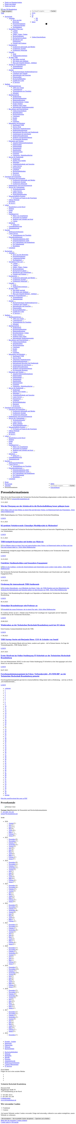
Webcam (7, 1047)
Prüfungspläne (17, 144)
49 (5, 775)
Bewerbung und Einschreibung (18, 340)
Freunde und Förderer (19, 43)
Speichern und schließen (42, 1118)
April (10, 830)
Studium (7, 315)
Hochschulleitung (18, 36)
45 (5, 768)
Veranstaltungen (18, 66)
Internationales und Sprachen (22, 75)
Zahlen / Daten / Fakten (20, 34)
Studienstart (16, 159)
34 (5, 749)
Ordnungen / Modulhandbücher (22, 155)
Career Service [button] (13, 233)
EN (37, 20)
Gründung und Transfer (20, 73)
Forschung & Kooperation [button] (13, 176)
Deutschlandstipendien (20, 194)
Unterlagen (16, 116)
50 (5, 777)
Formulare (16, 121)
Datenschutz (8, 1045)
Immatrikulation (18, 112)
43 (5, 765)
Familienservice (14, 445)
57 (5, 790)
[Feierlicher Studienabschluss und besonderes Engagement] (38, 568)
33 (5, 747)
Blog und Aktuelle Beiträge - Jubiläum (25, 63)
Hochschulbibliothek (19, 79)
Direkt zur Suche (10, 6)
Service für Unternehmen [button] (16, 187)
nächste (7, 795)
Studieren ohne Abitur (19, 105)
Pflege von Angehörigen (20, 216)
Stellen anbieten (18, 192)
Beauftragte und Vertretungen (18, 40)
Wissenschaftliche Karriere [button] (17, 196)
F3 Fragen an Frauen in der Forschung (25, 198)
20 (5, 724)
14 (5, 713)
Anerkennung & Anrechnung (22, 134)
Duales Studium (18, 104)
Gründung (16, 169)
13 (5, 711)
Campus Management (11, 1064)
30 (5, 742)
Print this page (5, 798)
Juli (10, 825)
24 (5, 731)
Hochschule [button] (8, 16)
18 (5, 720)
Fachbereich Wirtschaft (20, 50)
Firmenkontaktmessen (15, 468)
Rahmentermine (18, 68)
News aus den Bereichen (17, 21)
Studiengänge (17, 96)
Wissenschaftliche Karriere (17, 427)
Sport (10, 212)
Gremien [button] (11, 52)
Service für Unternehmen (16, 418)
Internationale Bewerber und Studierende (25, 132)
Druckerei (16, 173)
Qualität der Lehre (18, 80)
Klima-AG (16, 224)
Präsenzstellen (17, 77)
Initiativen (12, 454)
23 (5, 729)
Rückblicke (16, 246)
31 (5, 743)
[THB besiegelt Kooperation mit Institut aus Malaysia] (38, 547)
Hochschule (8, 251)
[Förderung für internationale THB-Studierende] (38, 590)
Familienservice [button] (14, 214)
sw (33, 15)
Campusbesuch (17, 89)
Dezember (12, 839)
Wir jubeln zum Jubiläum (20, 61)
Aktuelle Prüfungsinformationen (23, 143)
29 (5, 740)
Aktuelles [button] (12, 18)
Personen (7, 1059)
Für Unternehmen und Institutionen (24, 242)
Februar (11, 834)
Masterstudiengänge (19, 100)
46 (5, 770)
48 (5, 774)
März (10, 832)
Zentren (11, 301)
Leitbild (15, 31)
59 (5, 793)
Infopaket (16, 93)
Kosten (15, 118)
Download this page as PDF (18, 798)
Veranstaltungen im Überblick (22, 91)
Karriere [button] (7, 230)
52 (5, 781)
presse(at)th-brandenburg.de (20, 499)
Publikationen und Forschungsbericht (20, 185)
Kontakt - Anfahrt (10, 1041)
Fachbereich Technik (19, 48)
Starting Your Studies (19, 160)
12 (5, 710)
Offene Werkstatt (14, 200)
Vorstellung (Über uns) (16, 262)
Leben (7, 436)
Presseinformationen (19, 24)
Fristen (15, 120)
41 (5, 761)
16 (5, 717)
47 (5, 772)
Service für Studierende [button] (16, 157)
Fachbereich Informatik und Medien (24, 47)
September (12, 844)
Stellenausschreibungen (16, 232)
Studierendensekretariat (20, 130)
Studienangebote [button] (14, 95)
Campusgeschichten (19, 25)
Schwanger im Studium (20, 217)
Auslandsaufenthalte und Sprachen (23, 164)
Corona (15, 221)
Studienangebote (14, 326)
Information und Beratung (17, 354)
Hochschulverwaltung (19, 38)
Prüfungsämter (17, 146)
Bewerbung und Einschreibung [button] (18, 109)
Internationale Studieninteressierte (23, 107)
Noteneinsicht (17, 148)
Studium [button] (7, 84)
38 (5, 756)
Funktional (6, 1108)
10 (5, 706)
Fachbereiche (13, 276)
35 (5, 750)
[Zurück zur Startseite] (9, 9)
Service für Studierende (16, 388)
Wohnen (11, 208)
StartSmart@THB (18, 125)
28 (5, 738)
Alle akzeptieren (6, 1118)
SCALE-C (12, 203)
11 (5, 708)
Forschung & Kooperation (13, 407)
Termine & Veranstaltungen (17, 295)
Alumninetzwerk (14, 228)
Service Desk (17, 127)
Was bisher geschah (19, 59)
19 (5, 722)
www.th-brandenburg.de (8, 1100)
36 (5, 752)
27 (5, 736)
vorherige (8, 688)
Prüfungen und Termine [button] (16, 141)
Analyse (5, 1110)
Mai (10, 828)
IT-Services (16, 175)
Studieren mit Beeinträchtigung (22, 137)
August (11, 823)
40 (5, 759)
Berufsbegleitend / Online (21, 102)
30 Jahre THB (13, 288)
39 (5, 758)
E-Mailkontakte (5, 1098)
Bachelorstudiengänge (20, 98)
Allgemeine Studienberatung (21, 128)
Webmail (7, 1054)
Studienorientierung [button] (15, 86)
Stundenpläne (17, 150)
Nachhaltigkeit (17, 27)
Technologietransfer (19, 189)
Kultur (11, 210)
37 (5, 754)
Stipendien (16, 162)
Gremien (11, 283)
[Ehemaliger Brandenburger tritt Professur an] (28, 609)
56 (5, 788)
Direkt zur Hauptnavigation (13, 2)
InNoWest (12, 201)
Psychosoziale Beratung (20, 139)
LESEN (3, 518)
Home (7, 482)
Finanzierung (17, 168)
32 (5, 745)
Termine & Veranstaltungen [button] (17, 64)
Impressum (8, 1043)
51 (5, 779)
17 (5, 718)
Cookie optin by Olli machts (9, 1122)
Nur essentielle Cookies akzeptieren (23, 1118)
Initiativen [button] (12, 223)
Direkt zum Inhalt (10, 4)
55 (5, 786)
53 (5, 782)
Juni (10, 827)
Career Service (17, 166)
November (12, 841)
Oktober (11, 843)
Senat (14, 54)
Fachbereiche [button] (13, 45)
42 (5, 763)
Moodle (7, 1057)
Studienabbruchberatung (20, 136)
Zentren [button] (11, 70)
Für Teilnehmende (18, 244)
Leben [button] (7, 205)
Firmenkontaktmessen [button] (15, 237)
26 (5, 734)
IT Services (16, 82)
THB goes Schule (18, 88)
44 (5, 766)
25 (5, 733)
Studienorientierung (15, 317)
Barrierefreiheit (9, 1049)
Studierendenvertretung (20, 56)
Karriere (7, 461)
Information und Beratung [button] (17, 123)
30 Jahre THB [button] (13, 57)
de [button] (32, 16)
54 (5, 784)
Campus (15, 32)
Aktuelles (12, 253)
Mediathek (8, 1055)
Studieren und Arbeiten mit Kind (23, 219)
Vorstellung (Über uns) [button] (16, 29)
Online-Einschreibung (19, 111)
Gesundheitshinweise (15, 226)
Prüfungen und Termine (16, 372)
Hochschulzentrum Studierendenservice (25, 72)
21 (5, 726)
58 (5, 791)
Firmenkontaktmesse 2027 (21, 239)
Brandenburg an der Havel (17, 207)
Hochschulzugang (18, 114)
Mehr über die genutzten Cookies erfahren (14, 1120)
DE (37, 18)
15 (5, 715)
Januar (11, 836)
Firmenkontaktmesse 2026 (21, 240)
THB (2, 13)
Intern (33, 22)
